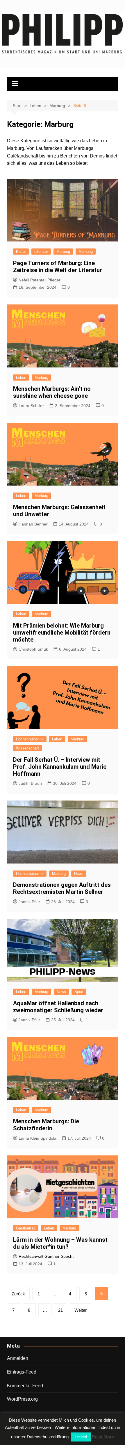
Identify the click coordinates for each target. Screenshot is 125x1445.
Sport (78, 991)
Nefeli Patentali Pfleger (39, 280)
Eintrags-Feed (21, 1371)
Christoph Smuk (33, 649)
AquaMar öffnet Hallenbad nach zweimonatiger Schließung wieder (58, 1007)
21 (60, 1310)
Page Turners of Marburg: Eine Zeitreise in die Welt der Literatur (57, 267)
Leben (21, 377)
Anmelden (17, 1358)
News (78, 873)
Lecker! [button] (81, 1437)
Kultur (21, 251)
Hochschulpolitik (30, 739)
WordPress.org (22, 1399)
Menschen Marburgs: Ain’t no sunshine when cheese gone (52, 392)
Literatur (41, 251)
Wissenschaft (27, 748)
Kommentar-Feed (25, 1385)
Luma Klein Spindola (37, 1138)
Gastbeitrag (25, 1228)
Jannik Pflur (29, 901)
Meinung (85, 251)
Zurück (18, 1293)
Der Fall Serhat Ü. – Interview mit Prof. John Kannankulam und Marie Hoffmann (59, 766)
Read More (103, 1436)
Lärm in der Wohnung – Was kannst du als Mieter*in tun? (60, 1243)
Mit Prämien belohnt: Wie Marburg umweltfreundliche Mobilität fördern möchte (61, 632)
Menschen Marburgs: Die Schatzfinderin (46, 1125)
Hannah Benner (33, 524)
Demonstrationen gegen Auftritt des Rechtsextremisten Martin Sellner (62, 888)
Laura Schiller (31, 405)
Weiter (80, 1310)
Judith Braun (30, 783)
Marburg (63, 251)
